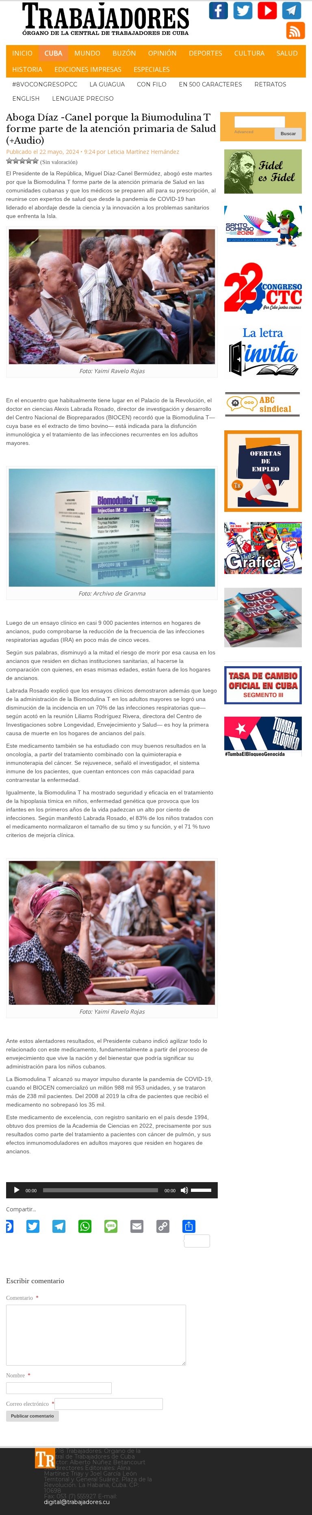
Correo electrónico (30, 1404)
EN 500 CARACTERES (210, 84)
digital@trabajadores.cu (77, 1502)
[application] (112, 1190)
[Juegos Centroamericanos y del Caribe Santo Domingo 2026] (263, 247)
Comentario (22, 1298)
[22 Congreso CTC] (263, 310)
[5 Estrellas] (35, 161)
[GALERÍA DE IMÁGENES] (263, 571)
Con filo (152, 84)
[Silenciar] (184, 1190)
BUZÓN (124, 53)
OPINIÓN (162, 53)
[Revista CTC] (263, 646)
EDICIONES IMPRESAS (87, 69)
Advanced (244, 131)
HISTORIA (27, 69)
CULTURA (249, 53)
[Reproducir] (17, 1190)
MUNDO (87, 53)
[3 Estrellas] (22, 161)
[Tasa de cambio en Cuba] (263, 701)
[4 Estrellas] (29, 161)
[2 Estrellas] (16, 161)
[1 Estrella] (9, 161)
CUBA (53, 53)
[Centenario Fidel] (263, 190)
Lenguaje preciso (83, 98)
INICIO (22, 53)
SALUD (287, 53)
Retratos (270, 84)
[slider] (202, 1189)
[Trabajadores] (45, 1458)
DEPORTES (205, 53)
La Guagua (107, 84)
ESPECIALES (152, 69)
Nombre (18, 1376)
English (26, 98)
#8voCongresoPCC (44, 84)
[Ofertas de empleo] (263, 471)
